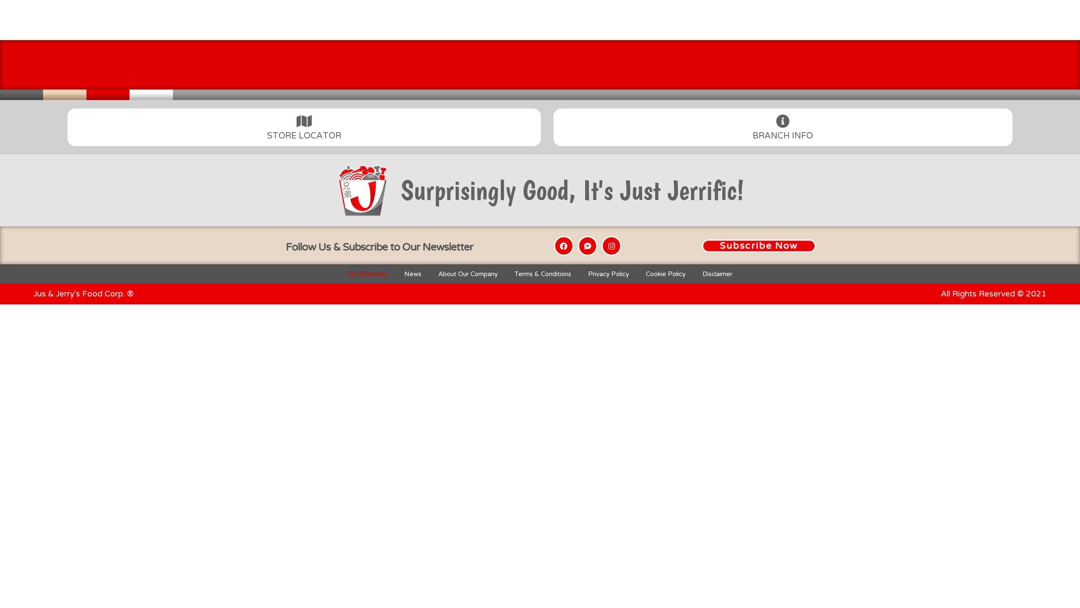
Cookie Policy (666, 274)
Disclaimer (717, 274)
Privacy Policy (608, 274)
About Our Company (468, 274)
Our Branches (367, 274)
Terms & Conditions (543, 274)
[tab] (304, 127)
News (412, 274)
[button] (759, 245)
